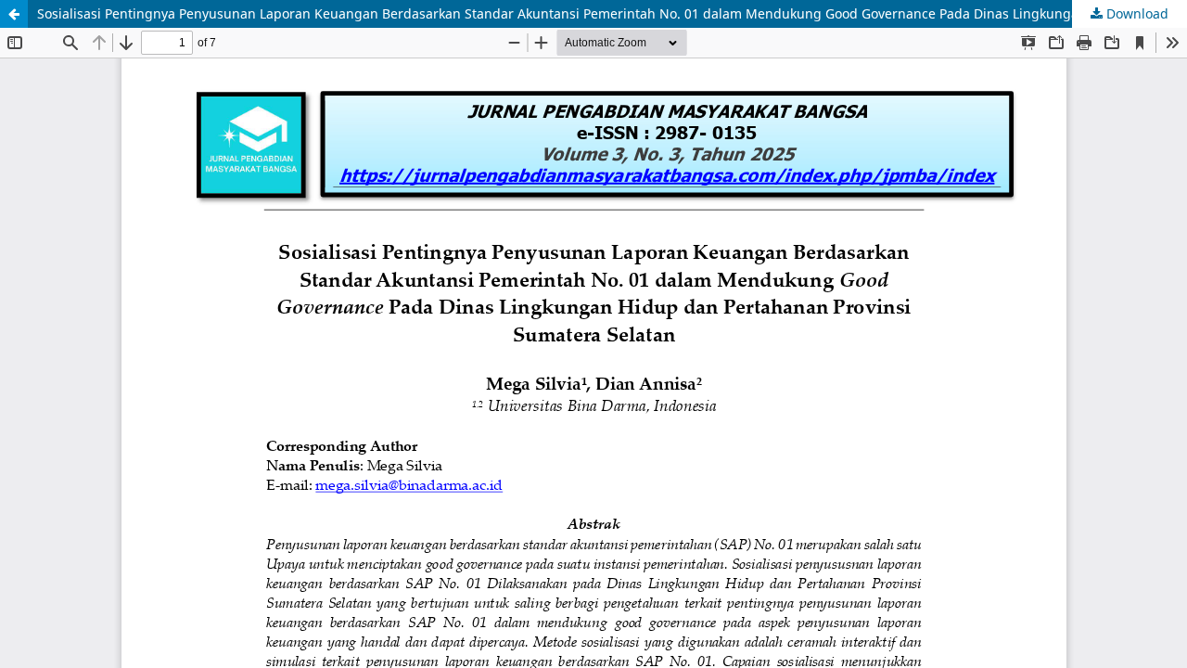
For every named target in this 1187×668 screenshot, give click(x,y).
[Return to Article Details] (14, 14)
